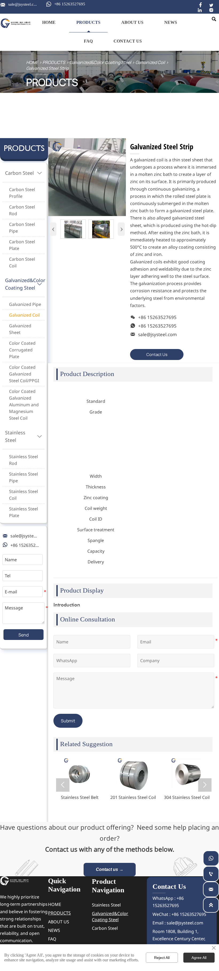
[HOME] (16, 23)
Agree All (198, 957)
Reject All (162, 957)
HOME (32, 62)
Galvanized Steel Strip (47, 68)
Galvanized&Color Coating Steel (100, 62)
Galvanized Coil (150, 62)
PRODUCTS (53, 62)
